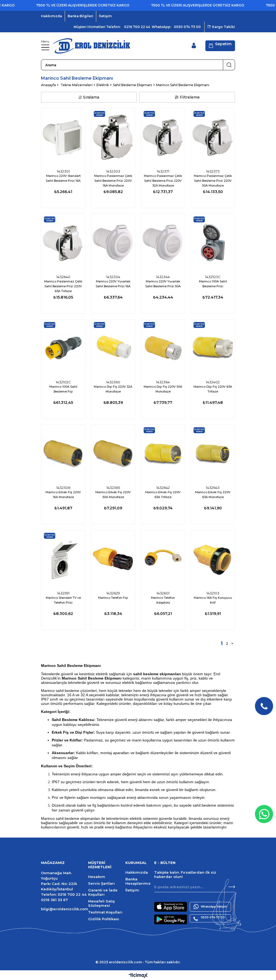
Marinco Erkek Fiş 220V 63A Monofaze (212, 494)
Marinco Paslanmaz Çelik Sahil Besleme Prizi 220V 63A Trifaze (63, 286)
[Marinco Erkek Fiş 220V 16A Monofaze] (63, 454)
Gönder (231, 886)
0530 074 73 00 (187, 27)
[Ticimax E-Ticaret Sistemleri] (138, 976)
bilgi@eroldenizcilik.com (64, 909)
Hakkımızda (51, 16)
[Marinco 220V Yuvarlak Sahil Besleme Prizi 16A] (113, 243)
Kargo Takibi (223, 27)
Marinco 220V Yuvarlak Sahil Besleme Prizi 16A (113, 283)
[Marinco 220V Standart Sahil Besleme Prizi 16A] (63, 137)
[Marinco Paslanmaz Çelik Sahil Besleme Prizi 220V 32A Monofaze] (163, 137)
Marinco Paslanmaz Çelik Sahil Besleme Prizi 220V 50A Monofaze (213, 180)
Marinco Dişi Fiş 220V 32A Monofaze (113, 389)
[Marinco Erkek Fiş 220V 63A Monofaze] (213, 454)
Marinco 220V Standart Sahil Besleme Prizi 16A (63, 178)
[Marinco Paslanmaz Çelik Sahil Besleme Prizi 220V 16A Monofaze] (113, 137)
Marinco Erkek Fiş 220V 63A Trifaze (163, 494)
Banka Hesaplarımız (138, 881)
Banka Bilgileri (80, 16)
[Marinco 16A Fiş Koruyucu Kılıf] (213, 559)
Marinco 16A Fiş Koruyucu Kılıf (213, 600)
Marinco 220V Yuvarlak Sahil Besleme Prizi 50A (163, 283)
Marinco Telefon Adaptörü (163, 600)
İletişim (105, 16)
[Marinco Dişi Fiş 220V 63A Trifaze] (213, 348)
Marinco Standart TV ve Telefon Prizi (63, 600)
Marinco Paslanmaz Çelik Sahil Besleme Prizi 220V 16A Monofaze (113, 180)
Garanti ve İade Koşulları (103, 892)
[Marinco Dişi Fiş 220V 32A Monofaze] (113, 348)
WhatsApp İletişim (214, 906)
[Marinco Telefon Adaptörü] (163, 559)
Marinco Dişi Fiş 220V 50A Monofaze (163, 389)
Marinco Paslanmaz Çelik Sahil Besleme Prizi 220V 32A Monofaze (163, 180)
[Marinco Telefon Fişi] (113, 559)
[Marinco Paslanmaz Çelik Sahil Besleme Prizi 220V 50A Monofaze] (213, 137)
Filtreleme (190, 97)
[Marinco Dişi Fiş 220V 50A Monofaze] (163, 348)
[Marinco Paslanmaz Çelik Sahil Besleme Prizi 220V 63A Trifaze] (63, 243)
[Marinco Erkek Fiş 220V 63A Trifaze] (163, 454)
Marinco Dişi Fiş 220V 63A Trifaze (213, 389)
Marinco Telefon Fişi (113, 598)
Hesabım (96, 876)
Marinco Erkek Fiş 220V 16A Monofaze (63, 494)
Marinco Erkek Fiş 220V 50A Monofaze (113, 494)
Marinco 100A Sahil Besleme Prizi (213, 283)
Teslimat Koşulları (105, 912)
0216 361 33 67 (54, 900)
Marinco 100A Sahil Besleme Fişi (63, 389)
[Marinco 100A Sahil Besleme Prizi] (213, 243)
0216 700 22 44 (137, 27)
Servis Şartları (101, 883)
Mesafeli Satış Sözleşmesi (101, 903)
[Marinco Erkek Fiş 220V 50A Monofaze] (113, 454)
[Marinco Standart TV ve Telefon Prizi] (63, 559)
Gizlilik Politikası (103, 919)
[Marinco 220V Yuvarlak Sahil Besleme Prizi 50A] (163, 243)
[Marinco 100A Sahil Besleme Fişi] (63, 348)
